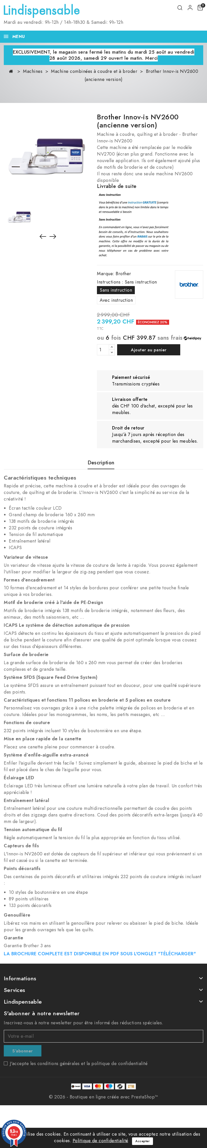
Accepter (142, 1141)
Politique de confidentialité (100, 1140)
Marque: (105, 273)
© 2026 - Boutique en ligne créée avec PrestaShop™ (103, 1097)
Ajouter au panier (149, 350)
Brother (123, 273)
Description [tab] (101, 463)
